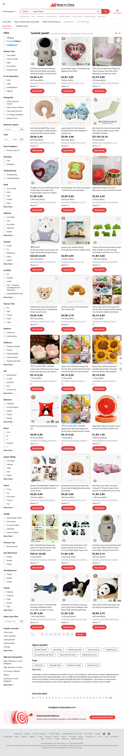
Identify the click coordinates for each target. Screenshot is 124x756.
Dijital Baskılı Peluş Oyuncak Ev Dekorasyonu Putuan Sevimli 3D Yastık (106, 188)
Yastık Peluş (57, 649)
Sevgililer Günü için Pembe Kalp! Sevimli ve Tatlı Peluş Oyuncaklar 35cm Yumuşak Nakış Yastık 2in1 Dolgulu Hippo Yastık (44, 190)
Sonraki (80, 634)
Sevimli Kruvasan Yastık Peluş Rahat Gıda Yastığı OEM (75, 308)
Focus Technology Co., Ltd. (61, 743)
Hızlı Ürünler (88, 734)
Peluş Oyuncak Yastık (68, 655)
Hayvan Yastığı (93, 649)
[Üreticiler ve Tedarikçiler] (62, 4)
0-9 (33, 698)
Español (56, 736)
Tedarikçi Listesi (22, 26)
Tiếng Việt (65, 739)
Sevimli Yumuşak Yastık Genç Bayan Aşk (43, 427)
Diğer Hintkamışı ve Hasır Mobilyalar (13, 662)
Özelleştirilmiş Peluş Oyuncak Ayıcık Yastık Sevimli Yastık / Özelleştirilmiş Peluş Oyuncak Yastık (43, 309)
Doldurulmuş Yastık (89, 655)
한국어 (99, 736)
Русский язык (90, 736)
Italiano (80, 736)
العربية (106, 736)
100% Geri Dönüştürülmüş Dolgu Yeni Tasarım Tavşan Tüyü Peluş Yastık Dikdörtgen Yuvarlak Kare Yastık (106, 71)
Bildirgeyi (28, 734)
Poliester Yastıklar (64, 16)
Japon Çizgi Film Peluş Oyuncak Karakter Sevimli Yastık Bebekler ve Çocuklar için (74, 130)
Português (72, 736)
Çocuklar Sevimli (40, 649)
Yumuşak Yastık (51, 16)
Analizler (98, 734)
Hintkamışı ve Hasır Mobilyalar (11, 679)
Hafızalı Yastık (77, 16)
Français (48, 736)
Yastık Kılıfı (40, 16)
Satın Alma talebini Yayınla (102, 717)
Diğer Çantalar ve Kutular (13, 667)
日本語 (40, 736)
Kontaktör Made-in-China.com (72, 734)
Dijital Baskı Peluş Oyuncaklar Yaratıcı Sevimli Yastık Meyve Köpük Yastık (106, 427)
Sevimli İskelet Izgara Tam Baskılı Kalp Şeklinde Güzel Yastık (75, 69)
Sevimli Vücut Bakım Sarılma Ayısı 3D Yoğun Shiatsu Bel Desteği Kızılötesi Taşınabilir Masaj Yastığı (44, 251)
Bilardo (6, 675)
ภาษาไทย (49, 739)
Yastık (33, 16)
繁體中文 (33, 736)
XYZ (110, 698)
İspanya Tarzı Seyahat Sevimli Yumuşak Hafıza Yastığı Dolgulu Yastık (75, 248)
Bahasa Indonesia (77, 739)
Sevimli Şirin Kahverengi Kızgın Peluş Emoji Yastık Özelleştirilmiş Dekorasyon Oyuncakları (75, 488)
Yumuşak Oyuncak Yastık (43, 655)
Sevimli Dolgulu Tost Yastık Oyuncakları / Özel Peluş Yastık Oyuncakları (76, 188)
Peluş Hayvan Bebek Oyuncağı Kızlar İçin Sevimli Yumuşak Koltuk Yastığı (106, 606)
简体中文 (24, 736)
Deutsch (63, 736)
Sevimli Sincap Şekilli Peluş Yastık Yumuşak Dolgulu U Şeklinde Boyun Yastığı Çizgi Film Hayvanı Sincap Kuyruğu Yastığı (43, 130)
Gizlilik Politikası (54, 734)
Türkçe (57, 739)
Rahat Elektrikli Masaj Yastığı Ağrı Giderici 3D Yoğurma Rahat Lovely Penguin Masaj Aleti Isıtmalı (43, 547)
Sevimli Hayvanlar (74, 649)
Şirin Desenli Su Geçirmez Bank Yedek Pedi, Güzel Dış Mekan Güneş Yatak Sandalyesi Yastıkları (106, 130)
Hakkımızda (18, 734)
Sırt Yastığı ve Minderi (12, 671)
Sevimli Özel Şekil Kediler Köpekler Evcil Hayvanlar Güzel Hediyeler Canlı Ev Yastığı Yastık (44, 488)
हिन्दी (42, 739)
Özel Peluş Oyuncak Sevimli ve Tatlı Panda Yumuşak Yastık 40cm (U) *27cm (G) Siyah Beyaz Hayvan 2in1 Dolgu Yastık (74, 547)
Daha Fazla (36, 670)
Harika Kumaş (111, 649)
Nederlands (114, 736)
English (16, 736)
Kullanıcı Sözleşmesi (39, 734)
